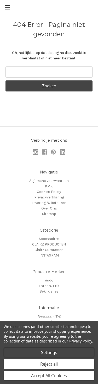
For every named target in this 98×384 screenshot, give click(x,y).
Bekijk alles (49, 291)
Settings (49, 352)
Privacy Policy (80, 341)
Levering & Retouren (49, 203)
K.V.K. (49, 186)
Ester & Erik (49, 286)
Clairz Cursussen (49, 250)
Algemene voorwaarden (49, 180)
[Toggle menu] (7, 7)
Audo (49, 280)
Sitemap (49, 214)
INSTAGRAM (49, 255)
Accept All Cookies (49, 375)
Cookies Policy (49, 192)
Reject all (49, 364)
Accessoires (49, 239)
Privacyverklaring (49, 197)
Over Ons (49, 208)
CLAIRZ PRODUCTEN (49, 244)
